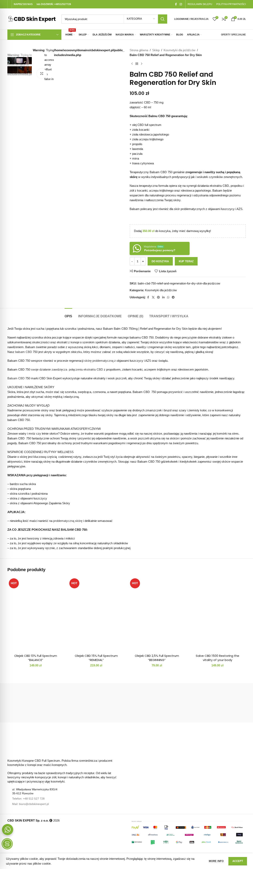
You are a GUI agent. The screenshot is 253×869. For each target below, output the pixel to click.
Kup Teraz (186, 261)
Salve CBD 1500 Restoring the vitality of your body (217, 658)
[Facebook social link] (176, 4)
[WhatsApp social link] (168, 297)
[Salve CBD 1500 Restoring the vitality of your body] (217, 614)
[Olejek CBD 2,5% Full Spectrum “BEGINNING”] (157, 614)
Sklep (156, 50)
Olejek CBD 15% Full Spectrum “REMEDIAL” (96, 658)
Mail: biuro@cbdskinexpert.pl (30, 804)
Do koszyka (160, 261)
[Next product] (141, 63)
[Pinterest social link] (158, 297)
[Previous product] (132, 63)
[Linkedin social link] (163, 297)
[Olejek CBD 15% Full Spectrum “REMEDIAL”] (96, 614)
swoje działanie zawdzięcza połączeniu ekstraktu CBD (67, 369)
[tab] (68, 314)
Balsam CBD (16, 378)
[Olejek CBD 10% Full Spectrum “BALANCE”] (35, 614)
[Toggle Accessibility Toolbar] (7, 844)
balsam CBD (23, 352)
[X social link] (153, 297)
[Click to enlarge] (42, 73)
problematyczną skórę (67, 520)
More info (216, 861)
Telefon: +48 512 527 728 (28, 798)
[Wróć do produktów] (136, 63)
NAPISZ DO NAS (23, 4)
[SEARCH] (162, 19)
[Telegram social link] (173, 297)
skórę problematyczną (98, 360)
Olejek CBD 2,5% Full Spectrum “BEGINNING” (157, 658)
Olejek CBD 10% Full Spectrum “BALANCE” (35, 658)
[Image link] (16, 742)
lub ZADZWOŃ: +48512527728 (54, 4)
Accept (237, 861)
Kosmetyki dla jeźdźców (179, 50)
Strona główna (139, 50)
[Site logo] (32, 18)
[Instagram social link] (180, 4)
